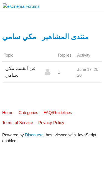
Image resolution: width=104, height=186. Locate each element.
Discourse (34, 134)
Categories (28, 112)
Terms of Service (17, 122)
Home (7, 112)
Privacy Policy (51, 122)
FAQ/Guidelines (58, 112)
